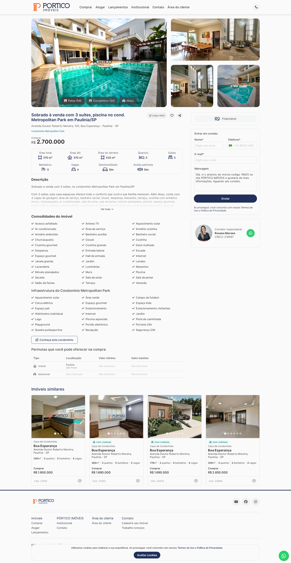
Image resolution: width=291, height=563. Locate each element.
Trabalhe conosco (133, 527)
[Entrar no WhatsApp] (251, 233)
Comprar (85, 7)
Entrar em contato (206, 133)
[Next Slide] (81, 416)
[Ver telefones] (256, 7)
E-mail (199, 154)
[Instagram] (256, 502)
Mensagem (202, 168)
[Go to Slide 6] (124, 433)
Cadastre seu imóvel (135, 523)
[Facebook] (246, 502)
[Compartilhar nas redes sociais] (180, 115)
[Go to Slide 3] (61, 433)
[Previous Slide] (35, 416)
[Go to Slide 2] (58, 433)
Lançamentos (118, 7)
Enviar (225, 198)
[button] (58, 416)
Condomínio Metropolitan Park (47, 131)
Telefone (234, 139)
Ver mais (105, 209)
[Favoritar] (172, 115)
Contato (158, 7)
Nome (199, 139)
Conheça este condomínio (56, 340)
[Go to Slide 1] (55, 434)
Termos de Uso (185, 547)
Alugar (100, 7)
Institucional (140, 7)
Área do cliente (179, 7)
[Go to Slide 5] (121, 433)
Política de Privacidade (213, 210)
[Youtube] (236, 502)
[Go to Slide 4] (118, 433)
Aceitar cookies (147, 555)
